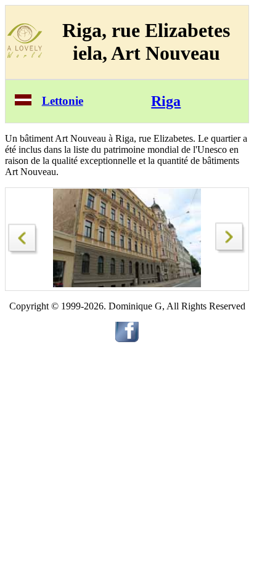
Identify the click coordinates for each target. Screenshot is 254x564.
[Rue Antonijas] (230, 250)
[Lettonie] (23, 102)
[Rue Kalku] (23, 236)
